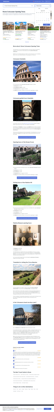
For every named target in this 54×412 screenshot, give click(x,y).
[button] (8, 31)
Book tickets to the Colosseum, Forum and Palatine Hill (27, 93)
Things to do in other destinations (23, 387)
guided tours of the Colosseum (28, 123)
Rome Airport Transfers (25, 382)
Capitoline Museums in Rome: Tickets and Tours (29, 380)
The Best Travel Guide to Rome (22, 372)
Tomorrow (46, 8)
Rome (3, 9)
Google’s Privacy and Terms (14, 409)
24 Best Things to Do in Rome (24, 374)
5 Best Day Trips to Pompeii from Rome (34, 374)
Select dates (39, 5)
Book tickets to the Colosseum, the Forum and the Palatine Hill (27, 177)
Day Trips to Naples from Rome (17, 382)
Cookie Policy (8, 409)
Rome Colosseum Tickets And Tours (17, 380)
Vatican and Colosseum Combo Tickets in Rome (19, 376)
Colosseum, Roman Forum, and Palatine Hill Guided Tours (28, 378)
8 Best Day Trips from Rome (16, 378)
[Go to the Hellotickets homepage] (6, 1)
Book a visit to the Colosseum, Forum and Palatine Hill (27, 137)
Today (39, 8)
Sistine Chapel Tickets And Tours (30, 376)
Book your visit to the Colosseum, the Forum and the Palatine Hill (27, 218)
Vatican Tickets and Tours (16, 374)
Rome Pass (36, 376)
